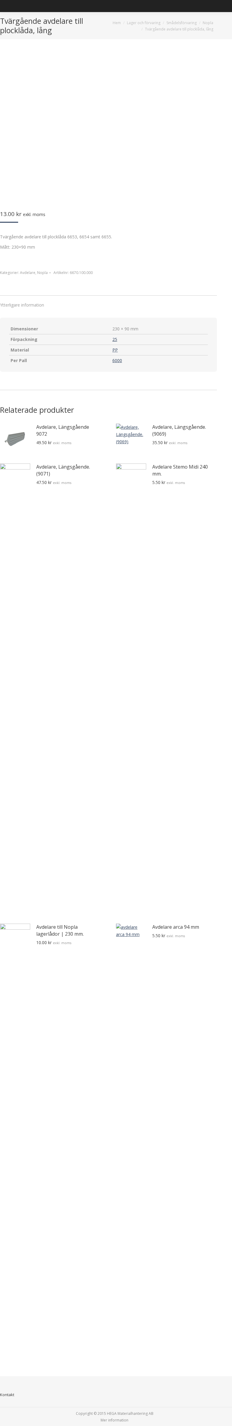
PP (115, 350)
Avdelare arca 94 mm (175, 927)
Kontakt (7, 1394)
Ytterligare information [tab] (22, 305)
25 (114, 339)
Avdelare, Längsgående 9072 (62, 430)
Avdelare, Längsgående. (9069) (179, 430)
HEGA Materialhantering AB (130, 1413)
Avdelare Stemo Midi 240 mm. (180, 470)
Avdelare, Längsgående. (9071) (63, 470)
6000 (117, 360)
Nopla (42, 272)
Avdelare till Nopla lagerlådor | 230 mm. (60, 930)
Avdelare (27, 272)
